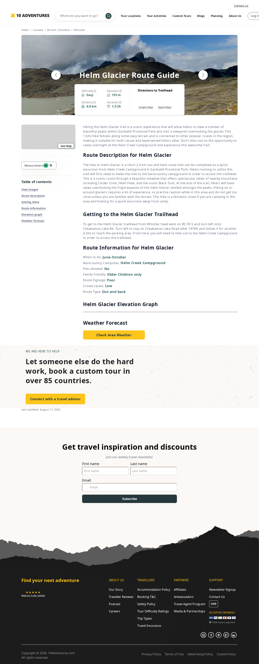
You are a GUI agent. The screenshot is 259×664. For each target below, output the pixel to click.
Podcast (114, 604)
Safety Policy (146, 604)
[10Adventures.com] (30, 15)
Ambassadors (184, 597)
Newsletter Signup (222, 589)
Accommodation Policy (153, 589)
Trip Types (144, 618)
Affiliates (180, 589)
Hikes (25, 30)
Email (86, 480)
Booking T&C (146, 597)
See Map (66, 146)
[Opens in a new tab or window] (203, 635)
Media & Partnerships (189, 611)
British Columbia (58, 30)
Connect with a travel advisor (55, 399)
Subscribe (129, 499)
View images (29, 189)
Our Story (116, 589)
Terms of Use (174, 654)
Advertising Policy (200, 654)
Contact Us (217, 597)
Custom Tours (181, 16)
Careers (114, 611)
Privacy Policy (151, 654)
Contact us (241, 5)
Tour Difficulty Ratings (153, 611)
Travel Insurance (149, 626)
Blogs (201, 16)
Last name (138, 464)
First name (90, 464)
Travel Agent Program (189, 604)
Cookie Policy (226, 654)
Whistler (79, 30)
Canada (38, 30)
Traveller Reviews (121, 597)
